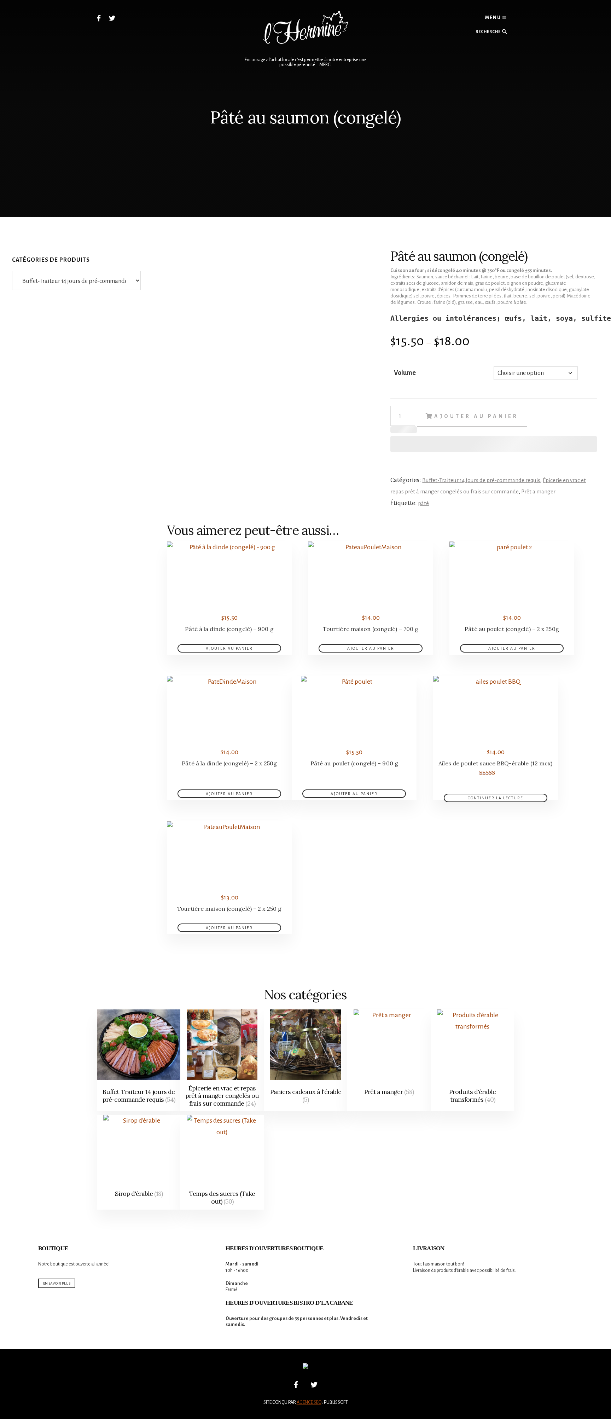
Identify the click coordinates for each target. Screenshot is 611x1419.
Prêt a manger (538, 491)
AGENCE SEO (309, 1402)
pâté (423, 503)
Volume (405, 372)
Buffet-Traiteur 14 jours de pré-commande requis (481, 480)
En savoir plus (56, 1283)
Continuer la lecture (495, 798)
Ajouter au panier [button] (229, 648)
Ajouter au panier (476, 416)
